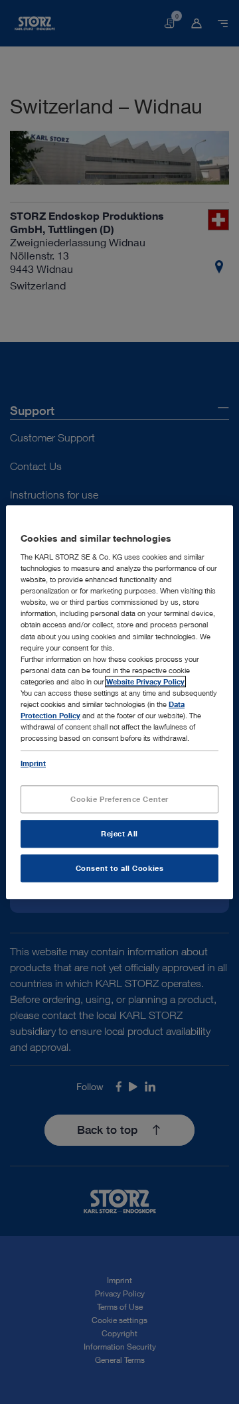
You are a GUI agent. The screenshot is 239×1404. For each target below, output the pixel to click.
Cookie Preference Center (119, 799)
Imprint (33, 763)
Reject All (119, 833)
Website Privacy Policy (145, 681)
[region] (119, 702)
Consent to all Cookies (120, 868)
